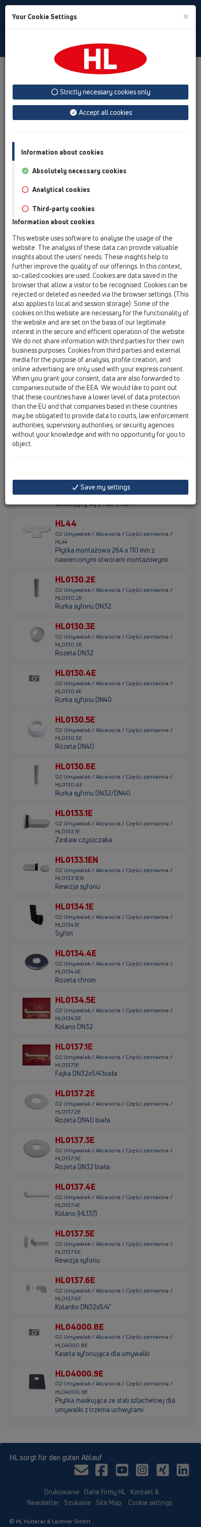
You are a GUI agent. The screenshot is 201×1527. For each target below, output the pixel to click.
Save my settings (104, 487)
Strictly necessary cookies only (104, 91)
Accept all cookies (105, 112)
